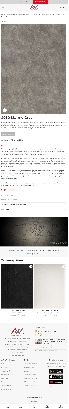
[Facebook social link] (32, 254)
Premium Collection (46, 14)
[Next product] (7, 21)
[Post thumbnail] (38, 333)
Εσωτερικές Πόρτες (30, 375)
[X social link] (35, 254)
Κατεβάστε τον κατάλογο (9, 190)
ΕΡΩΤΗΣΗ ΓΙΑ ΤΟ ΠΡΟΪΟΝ (8, 134)
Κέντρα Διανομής (6, 382)
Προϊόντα (10, 14)
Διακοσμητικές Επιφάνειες (32, 364)
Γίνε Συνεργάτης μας (8, 389)
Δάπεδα (26, 371)
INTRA (20, 313)
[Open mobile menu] (3, 7)
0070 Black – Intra (17, 310)
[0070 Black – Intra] (17, 286)
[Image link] (17, 332)
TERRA (56, 14)
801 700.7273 (18, 352)
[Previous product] (2, 21)
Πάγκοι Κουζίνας (29, 367)
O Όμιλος (4, 364)
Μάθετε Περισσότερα (56, 387)
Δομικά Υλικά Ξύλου (30, 386)
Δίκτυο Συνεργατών (7, 386)
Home (3, 14)
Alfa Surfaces (18, 14)
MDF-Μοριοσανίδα (29, 382)
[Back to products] (5, 21)
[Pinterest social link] (37, 254)
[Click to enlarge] (5, 110)
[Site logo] (34, 7)
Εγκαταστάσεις (6, 367)
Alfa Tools (4, 378)
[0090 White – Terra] (50, 286)
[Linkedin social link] (39, 254)
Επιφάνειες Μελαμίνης (31, 14)
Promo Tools (5, 375)
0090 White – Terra (50, 310)
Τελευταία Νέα (6, 371)
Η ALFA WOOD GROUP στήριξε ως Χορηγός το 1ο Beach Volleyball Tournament (54, 341)
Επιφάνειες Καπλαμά (30, 378)
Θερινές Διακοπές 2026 (50, 331)
